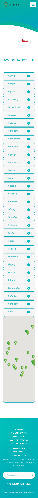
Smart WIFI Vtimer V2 (19, 440)
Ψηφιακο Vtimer (19, 436)
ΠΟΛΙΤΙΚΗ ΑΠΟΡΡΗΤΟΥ (19, 455)
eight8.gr (31, 492)
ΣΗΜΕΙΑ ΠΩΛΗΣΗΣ (19, 448)
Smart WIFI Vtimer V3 (19, 444)
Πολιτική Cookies (18, 492)
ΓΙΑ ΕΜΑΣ (19, 429)
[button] (28, 333)
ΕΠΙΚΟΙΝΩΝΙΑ (19, 452)
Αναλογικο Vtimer (19, 433)
